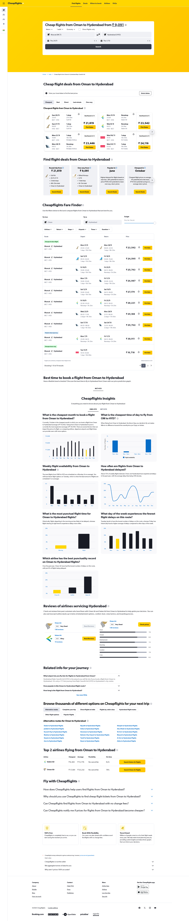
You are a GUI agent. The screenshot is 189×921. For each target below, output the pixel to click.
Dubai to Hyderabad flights (53, 726)
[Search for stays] (4, 14)
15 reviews (58, 642)
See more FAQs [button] (82, 695)
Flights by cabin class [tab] (107, 709)
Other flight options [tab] (52, 714)
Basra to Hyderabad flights (89, 741)
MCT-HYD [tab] (98, 388)
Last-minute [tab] (77, 102)
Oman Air (58, 623)
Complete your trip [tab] (69, 709)
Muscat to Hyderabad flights (127, 735)
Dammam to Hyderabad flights (91, 732)
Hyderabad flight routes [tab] (127, 709)
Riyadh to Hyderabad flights (90, 726)
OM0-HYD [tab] (93, 409)
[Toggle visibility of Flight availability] (129, 457)
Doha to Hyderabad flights (89, 729)
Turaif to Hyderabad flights (89, 738)
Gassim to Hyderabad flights (54, 738)
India (50, 74)
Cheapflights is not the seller (55, 862)
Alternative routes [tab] (51, 709)
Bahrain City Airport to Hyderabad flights (94, 735)
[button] (3, 3)
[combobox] (49, 29)
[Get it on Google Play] (143, 887)
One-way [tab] (89, 102)
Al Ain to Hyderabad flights (126, 738)
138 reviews (59, 629)
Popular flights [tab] (69, 714)
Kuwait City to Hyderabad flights (55, 732)
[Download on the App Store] (143, 892)
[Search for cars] (4, 19)
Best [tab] (58, 102)
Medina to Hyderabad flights (54, 735)
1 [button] (143, 366)
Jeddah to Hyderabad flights (54, 729)
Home (44, 74)
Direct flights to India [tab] (87, 709)
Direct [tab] (66, 102)
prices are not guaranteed (87, 855)
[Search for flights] (4, 10)
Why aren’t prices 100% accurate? (57, 870)
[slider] (154, 223)
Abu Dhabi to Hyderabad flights (128, 729)
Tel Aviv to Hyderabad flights (127, 732)
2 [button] (147, 366)
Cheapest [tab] (48, 102)
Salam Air (58, 635)
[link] (56, 192)
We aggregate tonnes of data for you (58, 866)
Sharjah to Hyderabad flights (127, 726)
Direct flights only (88, 29)
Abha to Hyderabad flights (126, 741)
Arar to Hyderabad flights (53, 741)
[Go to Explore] (4, 24)
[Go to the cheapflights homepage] (16, 3)
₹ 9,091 (118, 25)
